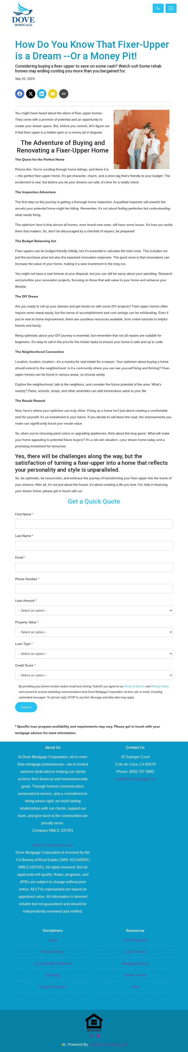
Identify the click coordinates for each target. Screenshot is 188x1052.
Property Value (27, 622)
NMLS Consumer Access (52, 845)
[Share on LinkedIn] (41, 93)
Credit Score (25, 665)
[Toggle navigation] (171, 8)
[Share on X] (30, 93)
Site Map (53, 975)
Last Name (24, 536)
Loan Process (135, 952)
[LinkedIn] (91, 1035)
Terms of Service (134, 686)
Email (20, 557)
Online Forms (135, 975)
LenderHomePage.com (108, 1044)
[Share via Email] (52, 93)
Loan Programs (135, 940)
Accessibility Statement (53, 963)
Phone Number (27, 579)
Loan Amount (25, 600)
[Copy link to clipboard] (63, 93)
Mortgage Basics (135, 963)
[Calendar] (98, 1035)
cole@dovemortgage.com (135, 779)
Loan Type (24, 644)
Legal (52, 940)
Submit (26, 707)
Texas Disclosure (53, 987)
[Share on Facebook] (19, 93)
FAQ (135, 987)
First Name (24, 514)
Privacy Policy (160, 686)
